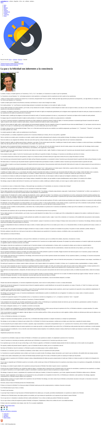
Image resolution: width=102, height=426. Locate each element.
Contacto (6, 415)
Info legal (6, 416)
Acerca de (6, 413)
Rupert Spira (6, 72)
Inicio (5, 5)
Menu (2, 2)
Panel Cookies (7, 417)
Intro (5, 6)
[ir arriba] (7, 407)
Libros (5, 9)
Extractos (7, 63)
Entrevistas (20, 63)
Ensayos (20, 59)
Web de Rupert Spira (10, 405)
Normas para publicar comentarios (9, 411)
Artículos (6, 10)
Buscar (16, 62)
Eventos (5, 13)
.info (5, 1)
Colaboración (7, 11)
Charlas (12, 63)
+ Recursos (6, 14)
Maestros (6, 7)
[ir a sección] (4, 407)
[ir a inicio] (1, 407)
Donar (5, 16)
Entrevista (15, 65)
